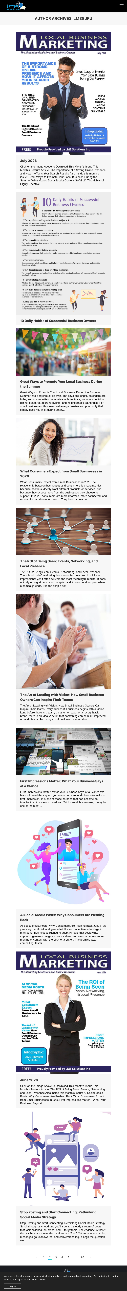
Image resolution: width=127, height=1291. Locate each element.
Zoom (59, 93)
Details (67, 93)
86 (82, 1257)
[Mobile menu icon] (121, 6)
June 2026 (29, 1080)
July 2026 (28, 161)
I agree (12, 1286)
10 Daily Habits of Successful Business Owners (58, 321)
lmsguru (82, 18)
